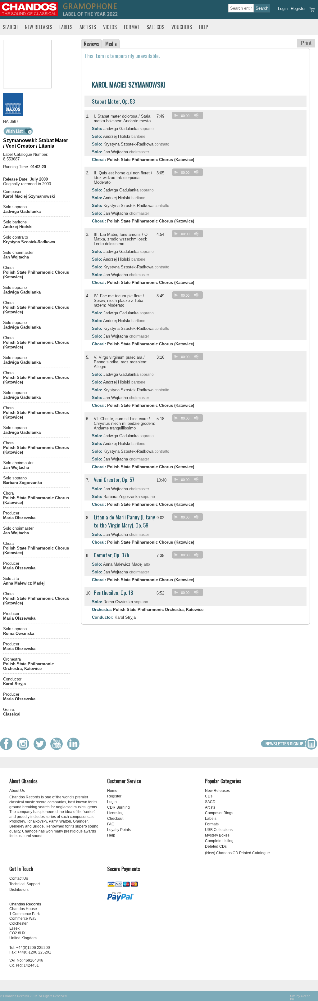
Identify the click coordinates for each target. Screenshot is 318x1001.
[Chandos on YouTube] (58, 748)
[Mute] (196, 115)
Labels (65, 27)
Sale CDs (155, 27)
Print (306, 43)
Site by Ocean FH (300, 997)
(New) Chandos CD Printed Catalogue (237, 853)
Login (283, 8)
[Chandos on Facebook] (8, 748)
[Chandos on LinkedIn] (75, 748)
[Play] (176, 115)
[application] (189, 116)
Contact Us (18, 878)
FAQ (110, 824)
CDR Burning (118, 807)
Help (203, 27)
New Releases (38, 27)
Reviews (91, 43)
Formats (212, 824)
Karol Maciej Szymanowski (29, 196)
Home (112, 790)
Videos (110, 27)
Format (131, 27)
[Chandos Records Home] (29, 14)
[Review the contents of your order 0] (312, 11)
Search (10, 27)
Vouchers (181, 27)
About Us (17, 790)
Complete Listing (219, 841)
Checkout (115, 818)
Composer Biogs (219, 813)
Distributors (19, 889)
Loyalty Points (119, 830)
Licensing (115, 813)
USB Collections (219, 830)
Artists (88, 27)
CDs (208, 796)
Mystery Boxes (217, 835)
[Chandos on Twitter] (41, 748)
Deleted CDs (216, 846)
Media (111, 43)
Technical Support (24, 884)
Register (298, 8)
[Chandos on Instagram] (24, 748)
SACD (210, 802)
